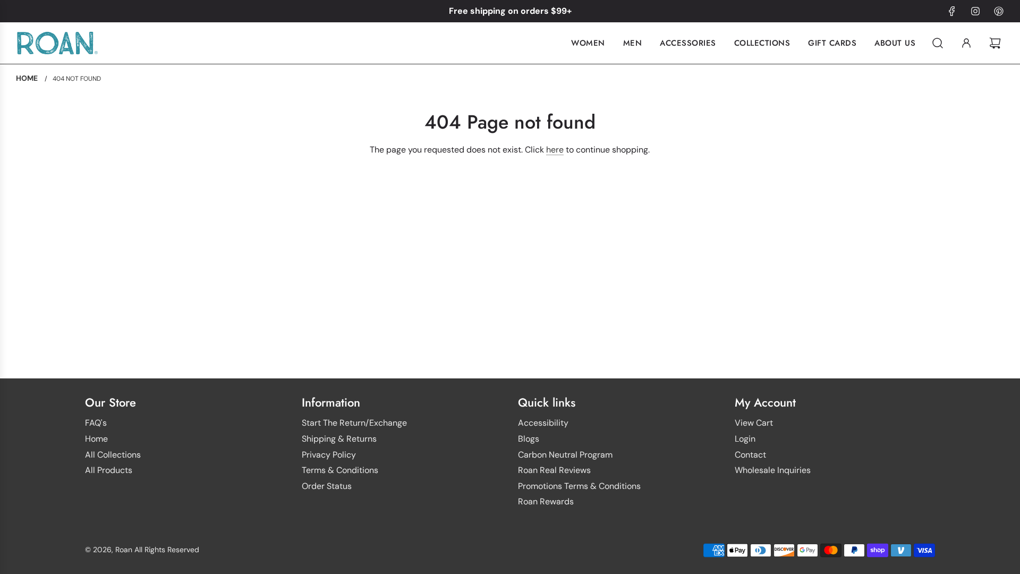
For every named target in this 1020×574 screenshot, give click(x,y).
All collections (113, 454)
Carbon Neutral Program (565, 454)
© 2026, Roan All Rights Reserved (142, 549)
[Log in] (966, 43)
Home (96, 438)
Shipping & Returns (339, 438)
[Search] (937, 43)
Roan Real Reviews (554, 470)
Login (745, 438)
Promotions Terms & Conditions (579, 486)
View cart (754, 422)
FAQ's (96, 422)
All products (108, 470)
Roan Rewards (546, 501)
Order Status (327, 486)
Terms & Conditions (340, 470)
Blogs (528, 438)
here (555, 149)
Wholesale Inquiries (773, 470)
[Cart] (996, 43)
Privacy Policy (329, 454)
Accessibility (543, 422)
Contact (750, 454)
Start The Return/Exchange (354, 422)
